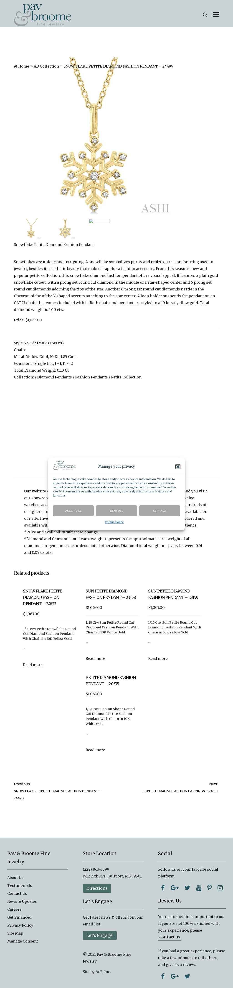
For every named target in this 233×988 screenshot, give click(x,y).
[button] (178, 466)
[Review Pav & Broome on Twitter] (187, 976)
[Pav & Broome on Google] (175, 887)
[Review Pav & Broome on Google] (175, 976)
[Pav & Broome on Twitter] (187, 887)
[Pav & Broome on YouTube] (198, 887)
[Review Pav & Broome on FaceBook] (163, 976)
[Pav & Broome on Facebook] (163, 887)
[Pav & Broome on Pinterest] (209, 887)
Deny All (116, 511)
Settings (159, 511)
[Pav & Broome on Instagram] (220, 887)
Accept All (73, 511)
